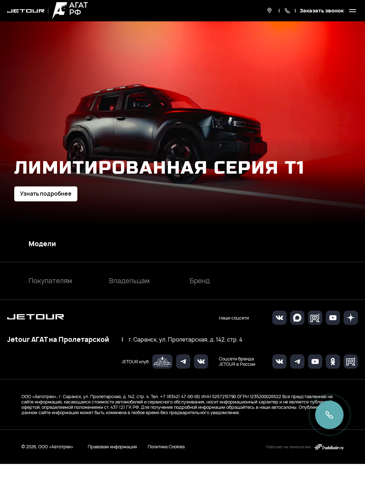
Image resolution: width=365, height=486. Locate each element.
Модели (42, 244)
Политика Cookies (166, 447)
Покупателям (50, 280)
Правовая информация (112, 446)
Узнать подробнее (46, 193)
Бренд (200, 280)
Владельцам (129, 280)
